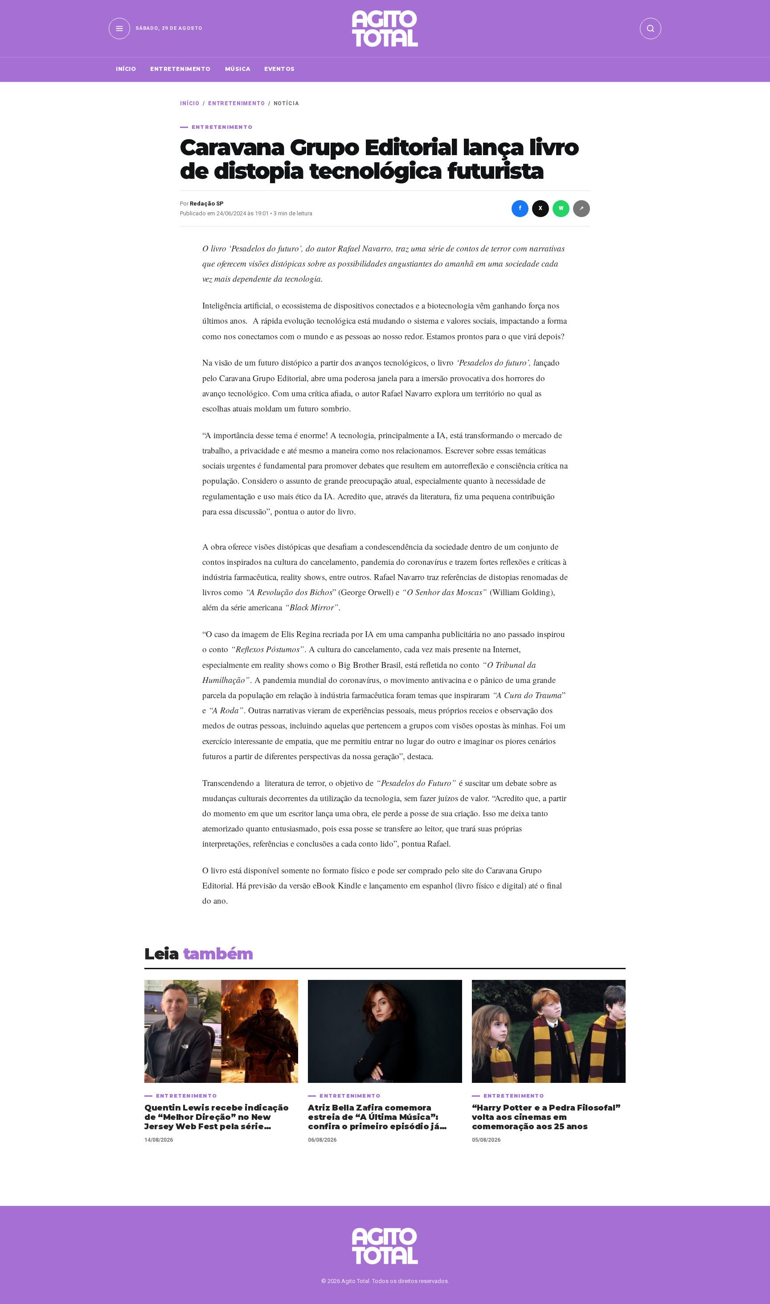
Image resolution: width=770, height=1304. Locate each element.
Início (126, 69)
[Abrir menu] (119, 28)
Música (237, 69)
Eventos (279, 69)
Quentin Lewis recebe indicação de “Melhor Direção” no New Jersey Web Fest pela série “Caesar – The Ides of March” (216, 1117)
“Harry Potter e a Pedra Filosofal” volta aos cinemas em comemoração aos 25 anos (546, 1117)
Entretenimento (180, 69)
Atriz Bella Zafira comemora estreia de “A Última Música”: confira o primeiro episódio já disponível (373, 1117)
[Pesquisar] (650, 28)
